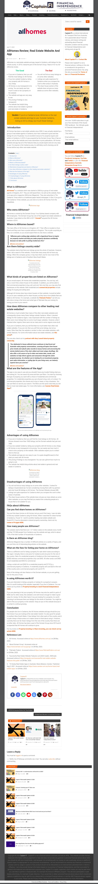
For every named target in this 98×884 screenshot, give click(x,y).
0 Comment (22, 58)
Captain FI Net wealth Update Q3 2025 (25, 803)
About (21, 15)
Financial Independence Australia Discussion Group (76, 163)
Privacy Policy (63, 881)
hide (17, 153)
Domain (38, 218)
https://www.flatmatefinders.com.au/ (47, 650)
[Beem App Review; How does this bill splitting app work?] (10, 844)
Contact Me (14, 687)
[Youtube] (28, 694)
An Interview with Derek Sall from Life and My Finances (33, 738)
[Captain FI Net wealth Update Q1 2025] (10, 828)
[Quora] (50, 694)
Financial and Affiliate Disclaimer (39, 881)
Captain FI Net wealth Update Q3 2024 (25, 835)
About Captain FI (70, 59)
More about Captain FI (25, 684)
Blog (27, 15)
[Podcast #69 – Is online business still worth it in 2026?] (10, 772)
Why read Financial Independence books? (50, 738)
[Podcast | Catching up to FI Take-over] (10, 788)
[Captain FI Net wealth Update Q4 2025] (10, 796)
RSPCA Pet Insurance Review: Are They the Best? (21, 710)
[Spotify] (23, 694)
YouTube (83, 158)
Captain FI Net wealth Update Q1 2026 (25, 779)
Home (9, 15)
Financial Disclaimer (78, 74)
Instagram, (76, 158)
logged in (19, 755)
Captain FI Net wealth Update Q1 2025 (25, 827)
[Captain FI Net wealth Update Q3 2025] (10, 804)
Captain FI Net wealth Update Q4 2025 (25, 795)
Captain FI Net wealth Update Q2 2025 (25, 819)
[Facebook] (12, 694)
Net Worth (73, 15)
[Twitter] (39, 694)
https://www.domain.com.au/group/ (19, 647)
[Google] (34, 694)
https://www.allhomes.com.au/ (40, 639)
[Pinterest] (44, 694)
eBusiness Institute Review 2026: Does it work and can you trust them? (33, 811)
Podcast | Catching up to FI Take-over (25, 787)
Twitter (70, 161)
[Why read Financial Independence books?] (52, 730)
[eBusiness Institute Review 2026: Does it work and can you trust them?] (10, 812)
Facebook (68, 158)
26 (29, 814)
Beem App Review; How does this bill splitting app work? (30, 843)
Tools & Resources (52, 15)
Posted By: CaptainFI (12, 58)
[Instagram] (18, 694)
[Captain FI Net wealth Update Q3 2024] (10, 836)
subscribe (51, 759)
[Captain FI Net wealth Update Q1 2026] (10, 780)
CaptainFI (18, 742)
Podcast (34, 15)
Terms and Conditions (53, 881)
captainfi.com (54, 689)
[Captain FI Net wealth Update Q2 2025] (16, 730)
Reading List (64, 15)
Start (15, 15)
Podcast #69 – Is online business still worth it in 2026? (29, 771)
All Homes (10, 190)
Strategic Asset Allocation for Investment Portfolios (47, 714)
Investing (41, 15)
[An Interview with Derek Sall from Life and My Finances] (34, 730)
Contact (81, 15)
